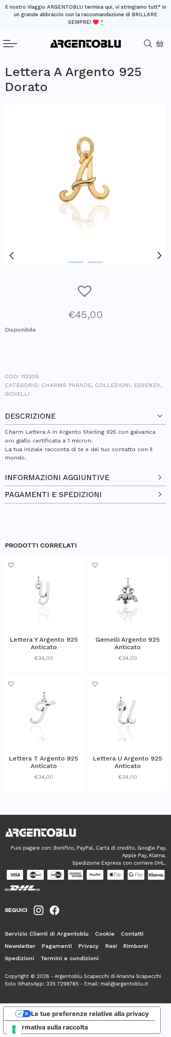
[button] (85, 290)
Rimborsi (135, 946)
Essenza (147, 385)
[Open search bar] (151, 44)
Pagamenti (57, 946)
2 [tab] (95, 262)
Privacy (88, 946)
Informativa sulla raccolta (49, 1027)
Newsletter (20, 946)
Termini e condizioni (70, 958)
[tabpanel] (85, 184)
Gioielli (17, 394)
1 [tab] (76, 262)
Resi (111, 946)
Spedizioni (19, 958)
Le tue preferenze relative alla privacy (90, 1014)
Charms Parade (66, 385)
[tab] (85, 435)
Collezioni (112, 385)
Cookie (105, 933)
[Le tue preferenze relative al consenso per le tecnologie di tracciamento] (13, 1029)
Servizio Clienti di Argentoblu (47, 933)
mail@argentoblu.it (124, 984)
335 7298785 (62, 984)
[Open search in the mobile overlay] (145, 44)
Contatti (132, 933)
